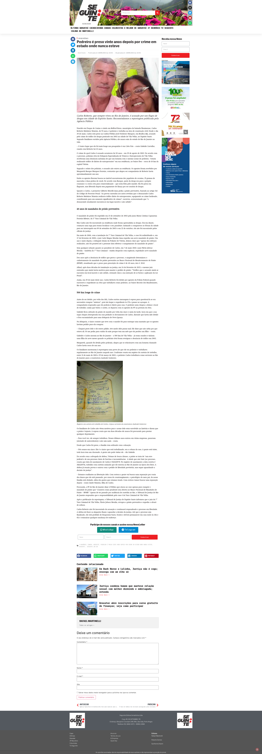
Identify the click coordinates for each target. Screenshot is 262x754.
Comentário (82, 642)
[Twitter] (190, 13)
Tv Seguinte (167, 28)
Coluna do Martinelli (82, 31)
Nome (80, 668)
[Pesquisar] (157, 13)
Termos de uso (115, 736)
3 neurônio (82, 544)
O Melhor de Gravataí (135, 28)
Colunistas (117, 28)
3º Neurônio (154, 28)
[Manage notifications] (257, 749)
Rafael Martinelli (157, 736)
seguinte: (82, 546)
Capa (71, 733)
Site (78, 684)
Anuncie (113, 733)
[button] (73, 39)
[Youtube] (190, 18)
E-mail (80, 676)
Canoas (107, 28)
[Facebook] (190, 2)
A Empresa (114, 738)
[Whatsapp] (190, 23)
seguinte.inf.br (92, 546)
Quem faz (114, 741)
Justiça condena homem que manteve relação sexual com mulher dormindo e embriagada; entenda (126, 589)
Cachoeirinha (96, 28)
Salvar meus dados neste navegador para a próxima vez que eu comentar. (107, 692)
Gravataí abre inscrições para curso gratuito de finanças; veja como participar (128, 604)
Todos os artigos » (86, 625)
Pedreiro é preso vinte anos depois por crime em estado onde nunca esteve (126, 544)
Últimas (74, 28)
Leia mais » (104, 575)
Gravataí (84, 28)
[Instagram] (190, 8)
